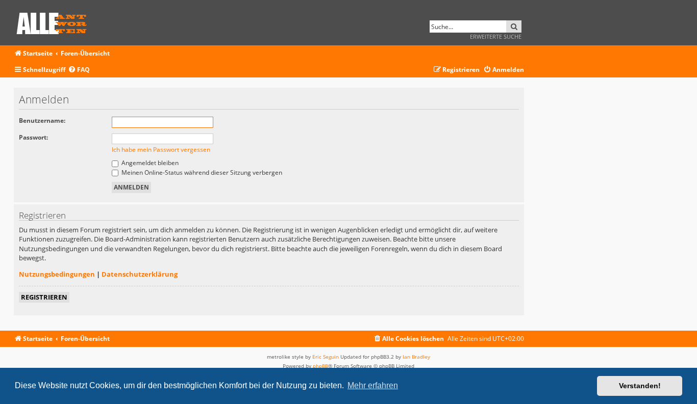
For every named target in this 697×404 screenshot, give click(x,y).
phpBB (320, 365)
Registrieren (44, 297)
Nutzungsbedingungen (57, 274)
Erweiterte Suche (495, 36)
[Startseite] (55, 21)
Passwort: (33, 137)
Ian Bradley (416, 356)
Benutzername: (42, 120)
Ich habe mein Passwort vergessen (161, 149)
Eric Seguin (325, 356)
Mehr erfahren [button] (372, 385)
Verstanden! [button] (640, 386)
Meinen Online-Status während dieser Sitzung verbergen (201, 172)
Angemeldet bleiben (149, 162)
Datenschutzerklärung (140, 274)
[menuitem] (79, 70)
